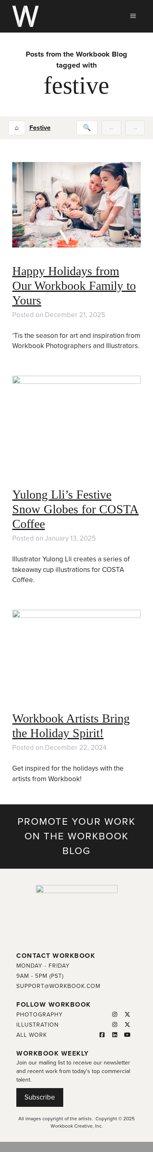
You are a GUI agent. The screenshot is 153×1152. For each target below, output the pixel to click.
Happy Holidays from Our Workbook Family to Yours (74, 285)
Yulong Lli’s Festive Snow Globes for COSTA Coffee (75, 509)
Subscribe (39, 1097)
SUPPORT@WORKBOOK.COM (58, 986)
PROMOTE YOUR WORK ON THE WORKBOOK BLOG (76, 836)
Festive (40, 128)
